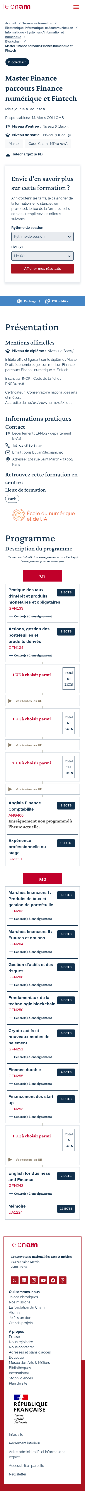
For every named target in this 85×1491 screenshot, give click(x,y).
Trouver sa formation (37, 23)
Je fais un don (20, 1318)
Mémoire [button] (17, 1206)
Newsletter (17, 1474)
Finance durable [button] (24, 1069)
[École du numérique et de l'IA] (42, 515)
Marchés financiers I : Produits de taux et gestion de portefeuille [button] (30, 898)
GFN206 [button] (15, 977)
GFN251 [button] (15, 1049)
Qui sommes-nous (24, 1292)
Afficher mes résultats (42, 269)
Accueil (10, 23)
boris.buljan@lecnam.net (43, 452)
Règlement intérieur (24, 1443)
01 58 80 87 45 (30, 445)
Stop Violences (21, 1378)
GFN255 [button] (15, 1076)
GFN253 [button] (15, 1109)
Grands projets (21, 1323)
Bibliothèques (20, 1368)
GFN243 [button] (15, 1185)
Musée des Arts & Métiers (29, 1363)
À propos (16, 1332)
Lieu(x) (17, 247)
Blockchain (13, 41)
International (19, 1373)
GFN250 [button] (15, 1010)
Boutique (16, 1357)
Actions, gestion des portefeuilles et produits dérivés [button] (29, 635)
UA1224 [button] (15, 1212)
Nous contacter (21, 1347)
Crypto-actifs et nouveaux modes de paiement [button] (28, 1036)
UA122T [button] (15, 859)
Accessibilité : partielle (26, 1466)
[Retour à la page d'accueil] (17, 6)
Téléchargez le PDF (28, 154)
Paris (12, 498)
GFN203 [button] (15, 911)
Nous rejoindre (21, 1342)
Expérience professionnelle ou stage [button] (27, 846)
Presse (14, 1337)
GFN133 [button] (15, 608)
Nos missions (19, 1302)
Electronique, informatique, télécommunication (39, 28)
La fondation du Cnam (27, 1307)
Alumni (14, 1313)
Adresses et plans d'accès (30, 1352)
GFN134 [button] (15, 647)
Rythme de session (27, 228)
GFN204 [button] (15, 944)
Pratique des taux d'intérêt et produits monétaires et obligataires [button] (34, 596)
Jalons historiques (23, 1297)
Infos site (16, 1434)
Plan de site (18, 1383)
